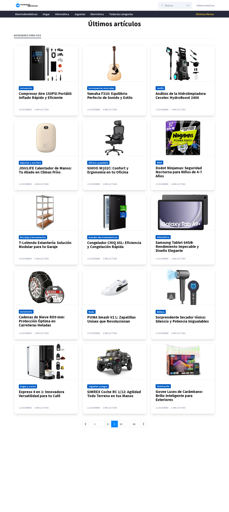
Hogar (46, 14)
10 (121, 424)
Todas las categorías (121, 14)
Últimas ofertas (205, 14)
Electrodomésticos (26, 14)
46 (134, 424)
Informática (62, 14)
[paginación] (85, 424)
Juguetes (79, 14)
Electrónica (97, 14)
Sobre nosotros (205, 5)
